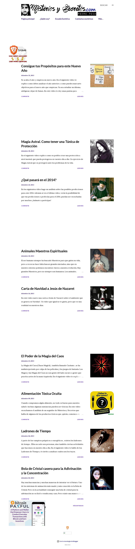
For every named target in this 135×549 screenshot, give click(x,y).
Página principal (27, 19)
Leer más (80, 96)
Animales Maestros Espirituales (44, 251)
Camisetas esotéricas (84, 19)
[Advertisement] (65, 25)
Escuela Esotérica (62, 19)
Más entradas (78, 505)
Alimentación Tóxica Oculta (41, 393)
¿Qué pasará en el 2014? (38, 180)
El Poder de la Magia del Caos (42, 356)
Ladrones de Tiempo (36, 431)
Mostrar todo (107, 39)
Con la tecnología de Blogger (68, 541)
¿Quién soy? (45, 19)
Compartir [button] (25, 96)
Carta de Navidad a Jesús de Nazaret (47, 288)
